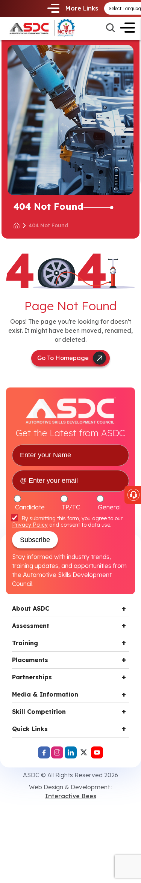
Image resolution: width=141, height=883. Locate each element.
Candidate (30, 507)
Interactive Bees (70, 796)
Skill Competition (39, 711)
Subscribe (35, 540)
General (109, 507)
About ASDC (30, 608)
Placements (30, 660)
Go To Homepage (63, 358)
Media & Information (45, 694)
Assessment (30, 625)
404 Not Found (48, 225)
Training (25, 643)
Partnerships (32, 677)
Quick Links (30, 729)
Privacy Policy (30, 525)
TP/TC (71, 507)
